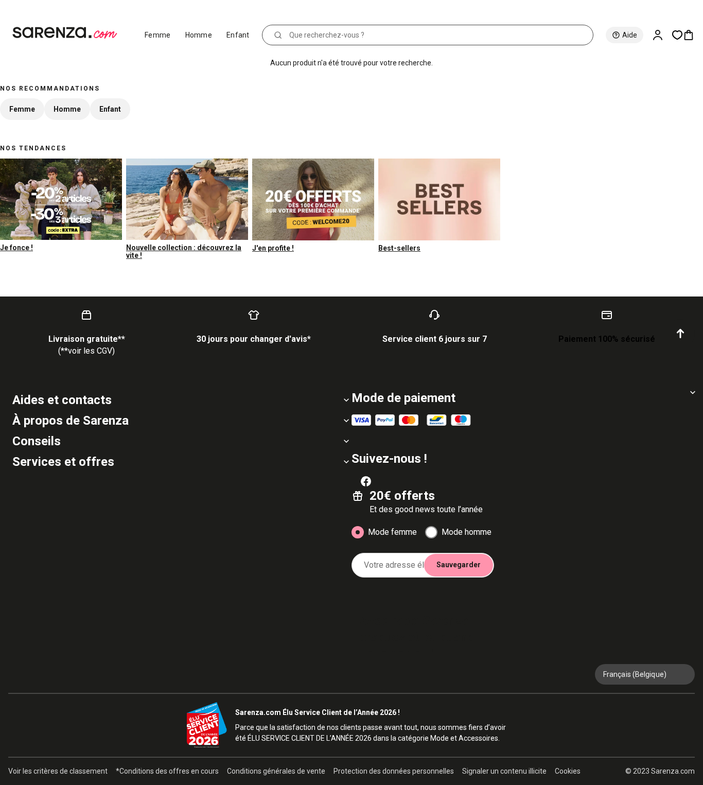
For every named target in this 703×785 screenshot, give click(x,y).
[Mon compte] (662, 35)
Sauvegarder (458, 565)
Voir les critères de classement (58, 771)
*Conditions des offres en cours (167, 771)
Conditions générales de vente (276, 771)
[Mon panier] (692, 35)
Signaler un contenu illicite (504, 771)
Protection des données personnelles (393, 771)
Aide (629, 35)
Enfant (238, 35)
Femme (158, 35)
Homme (199, 35)
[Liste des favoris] (677, 35)
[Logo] (69, 33)
